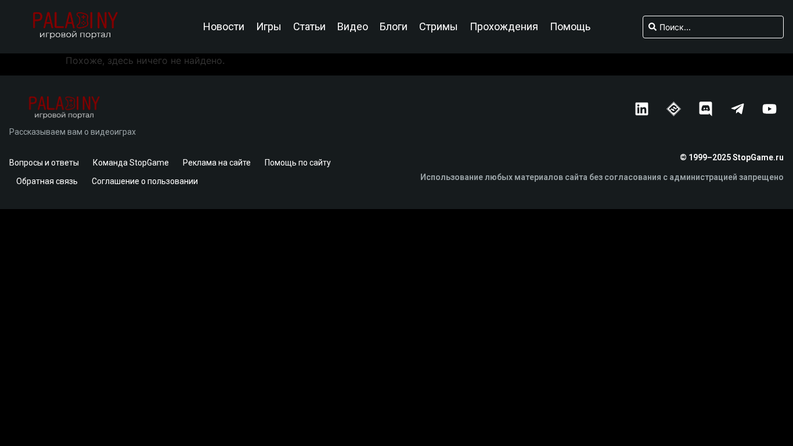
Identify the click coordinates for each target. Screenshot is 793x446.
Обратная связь (47, 181)
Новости (223, 27)
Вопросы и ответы (44, 162)
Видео (352, 27)
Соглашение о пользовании (145, 181)
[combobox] (713, 27)
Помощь (570, 27)
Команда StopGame (131, 162)
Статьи (309, 27)
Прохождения (504, 27)
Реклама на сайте (217, 162)
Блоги (394, 27)
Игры (269, 27)
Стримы (438, 27)
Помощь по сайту (298, 162)
